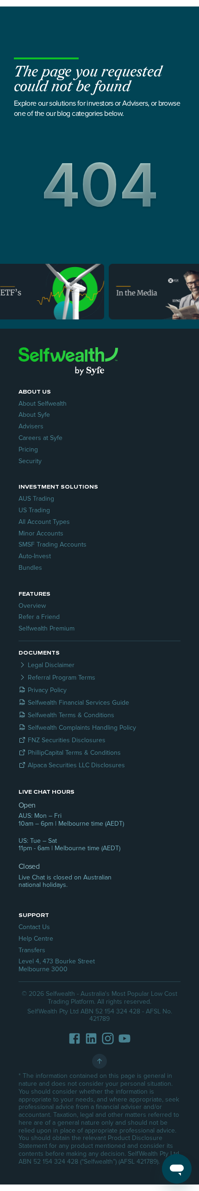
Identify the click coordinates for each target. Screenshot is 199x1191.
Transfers (32, 950)
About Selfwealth (43, 404)
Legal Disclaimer (51, 665)
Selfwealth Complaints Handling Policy (82, 728)
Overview (32, 606)
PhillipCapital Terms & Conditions (74, 753)
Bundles (30, 568)
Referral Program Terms (61, 677)
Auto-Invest (35, 556)
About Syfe (34, 415)
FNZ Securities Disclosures (67, 740)
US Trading (34, 510)
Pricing (28, 449)
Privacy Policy (47, 690)
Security (30, 461)
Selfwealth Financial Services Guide (78, 703)
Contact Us (34, 927)
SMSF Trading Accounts (53, 544)
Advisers (31, 426)
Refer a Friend (39, 617)
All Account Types (44, 522)
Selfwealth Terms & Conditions (71, 715)
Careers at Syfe (40, 438)
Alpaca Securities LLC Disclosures (76, 765)
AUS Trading (36, 499)
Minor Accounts (41, 533)
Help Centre (36, 939)
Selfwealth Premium (47, 628)
